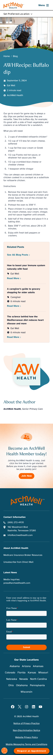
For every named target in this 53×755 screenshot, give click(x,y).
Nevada (23, 679)
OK (26, 749)
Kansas (32, 672)
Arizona (26, 666)
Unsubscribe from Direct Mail (18, 562)
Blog (15, 56)
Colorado (10, 672)
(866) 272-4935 (16, 522)
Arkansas (38, 666)
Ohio (11, 685)
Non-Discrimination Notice (26, 730)
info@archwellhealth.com (20, 535)
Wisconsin (26, 691)
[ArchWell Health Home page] (14, 5)
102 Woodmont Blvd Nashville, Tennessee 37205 (22, 529)
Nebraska (11, 679)
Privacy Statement (35, 739)
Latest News (10, 572)
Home (6, 56)
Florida (21, 672)
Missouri (43, 672)
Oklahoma (22, 685)
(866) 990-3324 (15, 744)
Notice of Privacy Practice (27, 723)
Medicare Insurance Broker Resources (22, 555)
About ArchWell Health (15, 548)
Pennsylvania (37, 685)
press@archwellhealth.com (16, 583)
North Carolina (38, 679)
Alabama (15, 666)
